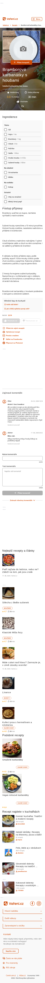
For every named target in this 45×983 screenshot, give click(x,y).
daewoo (20, 853)
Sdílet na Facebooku (14, 339)
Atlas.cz (22, 975)
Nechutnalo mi (32, 321)
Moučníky (7, 608)
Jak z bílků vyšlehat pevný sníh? (17, 309)
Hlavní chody (9, 728)
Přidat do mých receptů (14, 328)
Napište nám (11, 951)
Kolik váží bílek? (12, 304)
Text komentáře (9, 466)
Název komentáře (9, 454)
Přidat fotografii (23, 62)
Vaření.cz (6, 25)
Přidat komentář (24, 493)
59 (11, 315)
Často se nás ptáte (14, 958)
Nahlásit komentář (14, 425)
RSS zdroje (10, 967)
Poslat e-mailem (12, 335)
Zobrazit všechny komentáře (21, 500)
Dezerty (7, 698)
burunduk (21, 824)
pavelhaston (22, 871)
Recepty (14, 25)
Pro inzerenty (12, 963)
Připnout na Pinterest (14, 343)
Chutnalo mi (12, 321)
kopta (20, 840)
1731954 (20, 890)
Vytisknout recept (13, 332)
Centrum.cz (11, 975)
